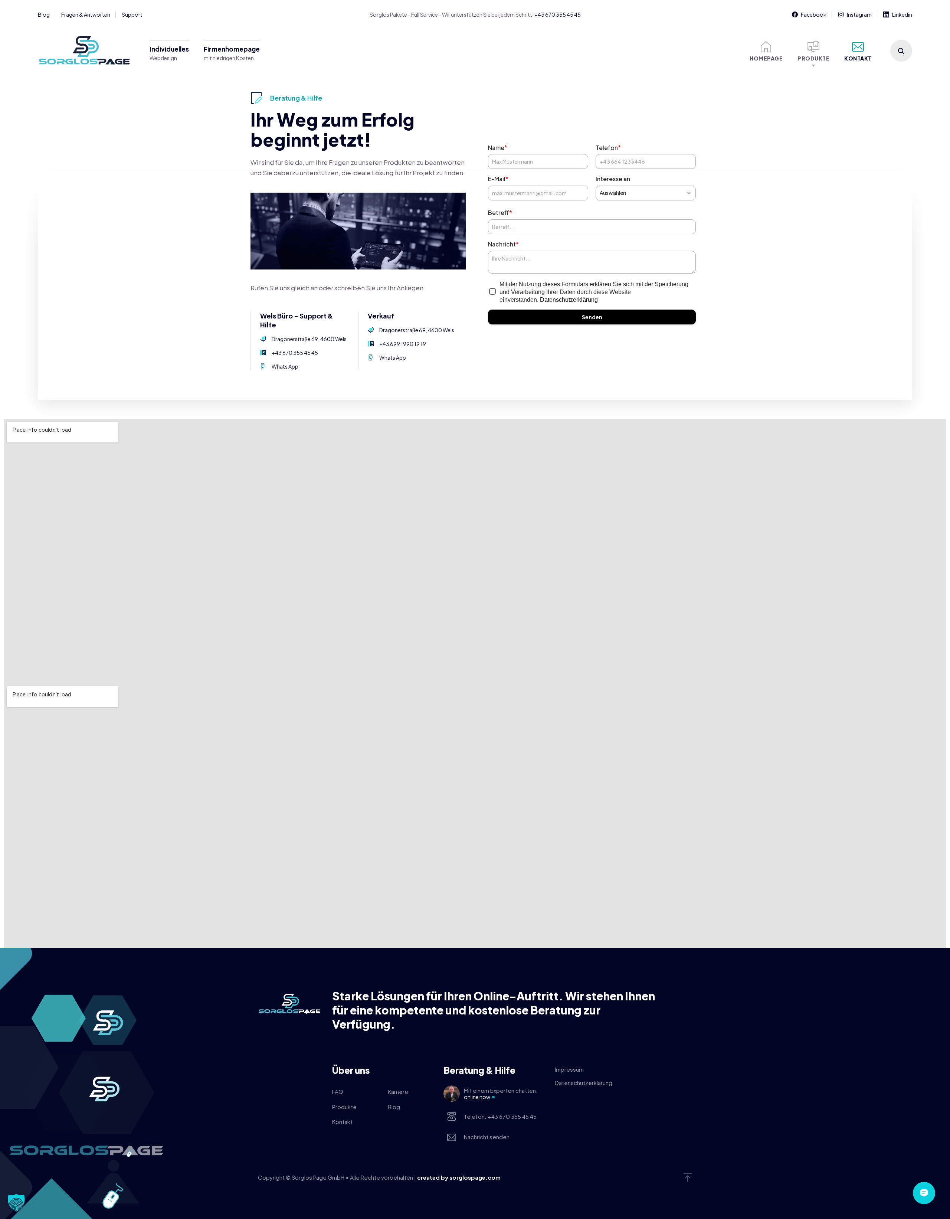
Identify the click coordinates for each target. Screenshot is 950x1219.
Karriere (398, 1091)
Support (132, 14)
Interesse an (613, 179)
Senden (592, 317)
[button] (16, 1202)
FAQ (337, 1091)
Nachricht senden (487, 1136)
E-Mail (498, 179)
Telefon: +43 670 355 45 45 (500, 1116)
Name (497, 147)
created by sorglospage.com (459, 1177)
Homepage (766, 58)
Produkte (813, 58)
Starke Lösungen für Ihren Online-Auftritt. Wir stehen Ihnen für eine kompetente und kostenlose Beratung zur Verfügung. (493, 1010)
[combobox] (645, 193)
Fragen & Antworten (85, 14)
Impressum (569, 1069)
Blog (44, 14)
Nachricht (503, 244)
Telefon (608, 147)
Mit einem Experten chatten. (501, 1093)
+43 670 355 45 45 (557, 14)
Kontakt (858, 58)
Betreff (500, 212)
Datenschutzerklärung (569, 300)
